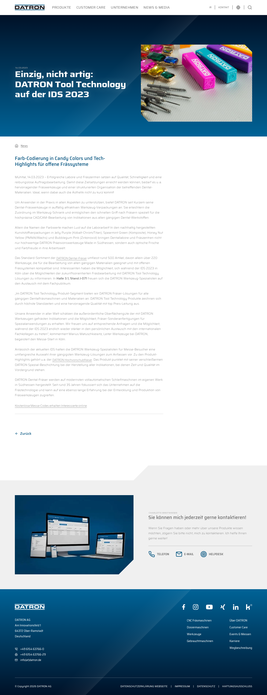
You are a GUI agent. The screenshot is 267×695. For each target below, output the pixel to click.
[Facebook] (183, 607)
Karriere (234, 641)
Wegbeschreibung (240, 648)
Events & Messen (240, 634)
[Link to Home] (30, 7)
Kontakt (223, 7)
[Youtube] (209, 607)
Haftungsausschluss (237, 686)
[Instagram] (195, 607)
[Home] (16, 145)
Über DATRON (238, 620)
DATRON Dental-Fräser (71, 258)
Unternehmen (124, 7)
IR (210, 7)
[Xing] (222, 607)
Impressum (182, 686)
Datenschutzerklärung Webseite (144, 686)
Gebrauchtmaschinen (200, 641)
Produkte (61, 7)
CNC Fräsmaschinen (199, 620)
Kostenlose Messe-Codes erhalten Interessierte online (51, 405)
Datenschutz (206, 686)
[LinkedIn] (235, 607)
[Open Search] (249, 7)
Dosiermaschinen (198, 627)
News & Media (156, 7)
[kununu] (249, 607)
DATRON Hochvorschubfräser (72, 360)
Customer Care (91, 7)
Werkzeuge (194, 634)
